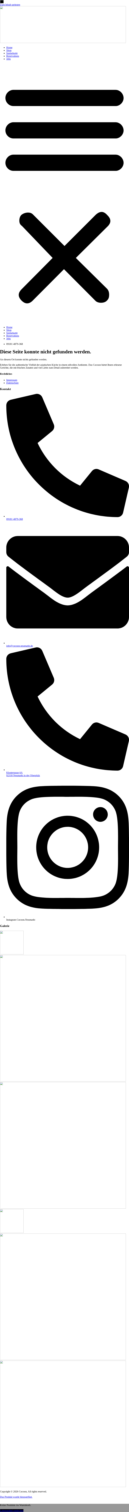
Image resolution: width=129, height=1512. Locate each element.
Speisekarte (12, 53)
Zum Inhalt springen (10, 4)
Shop (8, 50)
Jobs (8, 59)
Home (9, 47)
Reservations (12, 56)
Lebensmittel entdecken (11, 1510)
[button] (64, 193)
